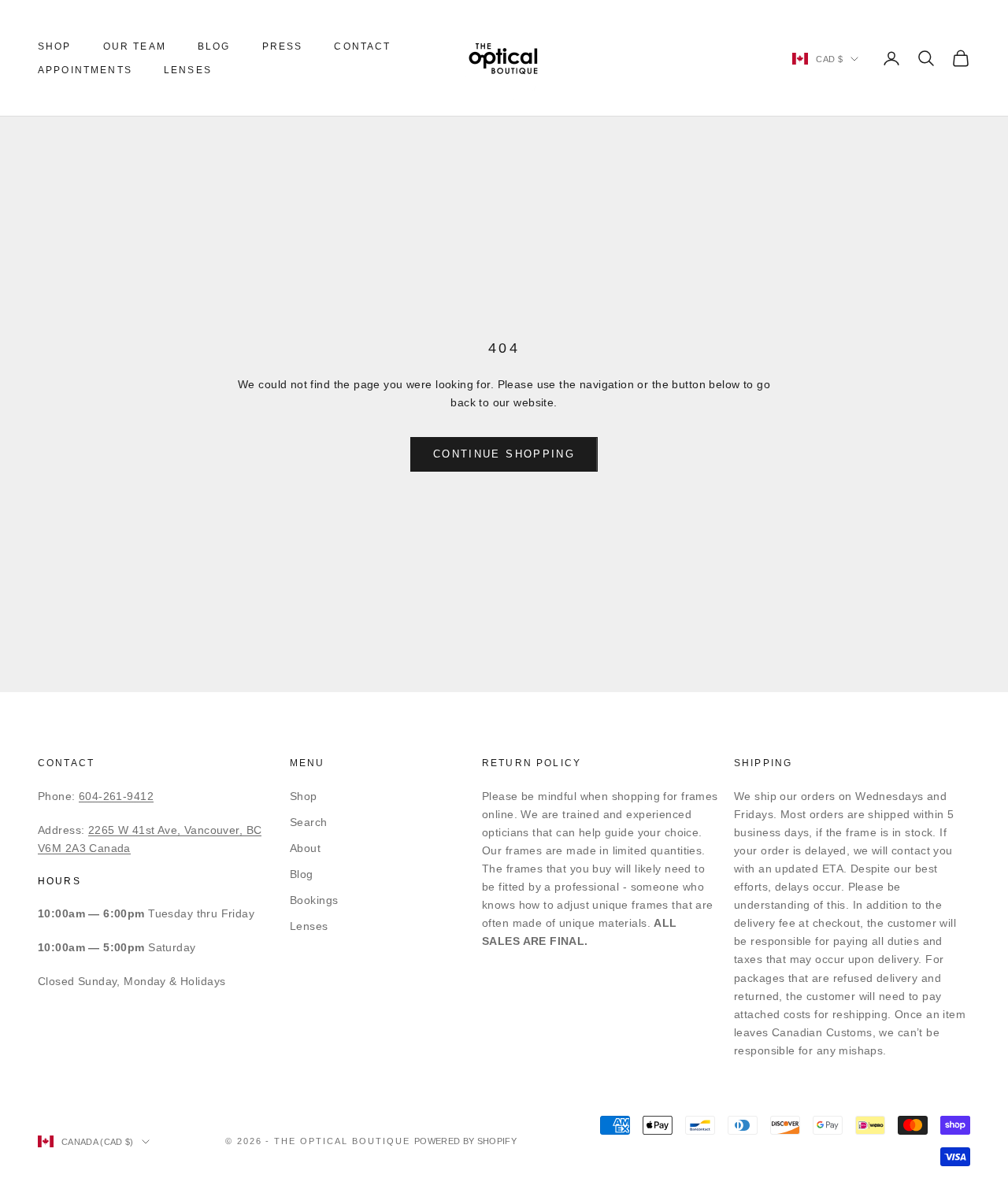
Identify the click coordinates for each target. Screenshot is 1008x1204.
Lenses (188, 70)
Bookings (314, 900)
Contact (362, 46)
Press (282, 46)
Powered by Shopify (465, 1141)
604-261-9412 (116, 796)
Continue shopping (504, 454)
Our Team (134, 46)
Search (309, 822)
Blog (214, 46)
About (305, 848)
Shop (55, 46)
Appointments (85, 70)
